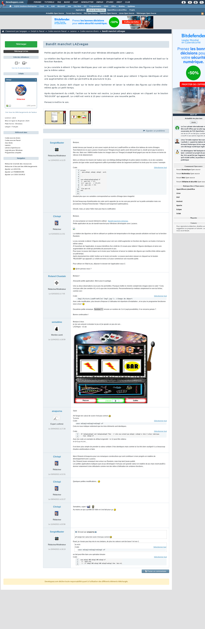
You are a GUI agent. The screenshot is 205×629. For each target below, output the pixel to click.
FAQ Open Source (90, 13)
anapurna (57, 411)
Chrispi (8, 80)
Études (109, 2)
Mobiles (122, 6)
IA (47, 6)
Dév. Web (77, 6)
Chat (75, 2)
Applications (80, 10)
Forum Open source (188, 170)
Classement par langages (16, 31)
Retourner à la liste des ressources (18, 164)
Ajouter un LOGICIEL (13, 169)
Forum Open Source (74, 13)
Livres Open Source (126, 13)
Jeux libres (9, 143)
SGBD (106, 6)
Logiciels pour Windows (13, 150)
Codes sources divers (89, 31)
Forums (37, 2)
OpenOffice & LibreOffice (117, 10)
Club (127, 2)
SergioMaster (57, 143)
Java (69, 6)
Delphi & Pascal (37, 31)
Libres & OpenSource (12, 148)
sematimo (57, 322)
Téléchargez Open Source (146, 13)
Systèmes (131, 6)
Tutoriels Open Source (108, 13)
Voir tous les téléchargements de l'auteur (21, 112)
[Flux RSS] (202, 14)
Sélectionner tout (160, 168)
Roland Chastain (57, 276)
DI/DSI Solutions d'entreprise (25, 6)
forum (187, 231)
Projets (132, 10)
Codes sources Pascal (57, 31)
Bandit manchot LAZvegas (118, 221)
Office (113, 6)
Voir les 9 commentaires (21, 68)
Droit (119, 2)
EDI (85, 6)
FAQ (59, 2)
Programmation (95, 6)
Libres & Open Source (96, 10)
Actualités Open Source (55, 13)
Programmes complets (13, 153)
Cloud (41, 6)
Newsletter (87, 2)
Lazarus (73, 31)
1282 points (31, 106)
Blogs (67, 2)
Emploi (99, 2)
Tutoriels (49, 2)
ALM (53, 6)
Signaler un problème (155, 131)
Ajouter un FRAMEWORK (14, 172)
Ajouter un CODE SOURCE (15, 175)
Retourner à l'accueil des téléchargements (21, 167)
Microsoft (61, 6)
